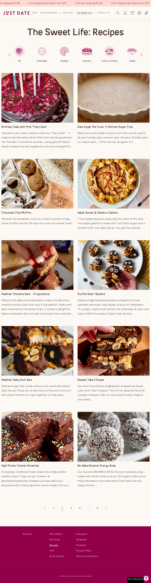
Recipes (53, 545)
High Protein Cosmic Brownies (20, 466)
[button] (50, 12)
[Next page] (106, 508)
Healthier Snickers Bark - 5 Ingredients (25, 294)
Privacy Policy (83, 550)
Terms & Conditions (87, 556)
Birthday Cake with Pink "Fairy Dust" (24, 127)
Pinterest (81, 545)
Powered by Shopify (83, 576)
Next (141, 54)
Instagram (81, 534)
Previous (9, 54)
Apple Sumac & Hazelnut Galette (98, 213)
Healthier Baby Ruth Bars (16, 380)
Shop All (27, 534)
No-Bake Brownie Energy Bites (97, 466)
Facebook (81, 539)
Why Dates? (56, 534)
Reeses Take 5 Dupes (91, 380)
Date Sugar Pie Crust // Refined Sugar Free (105, 127)
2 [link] (62, 508)
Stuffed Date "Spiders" (92, 294)
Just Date (70, 576)
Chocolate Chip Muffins (16, 213)
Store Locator (57, 556)
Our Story (54, 539)
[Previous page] (44, 508)
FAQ (51, 550)
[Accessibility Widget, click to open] (146, 578)
